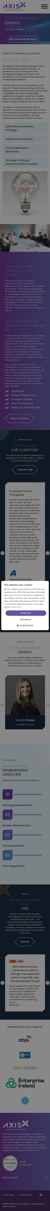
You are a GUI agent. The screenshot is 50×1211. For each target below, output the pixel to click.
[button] (25, 625)
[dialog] (25, 605)
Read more (16, 607)
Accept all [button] (26, 613)
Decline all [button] (26, 619)
